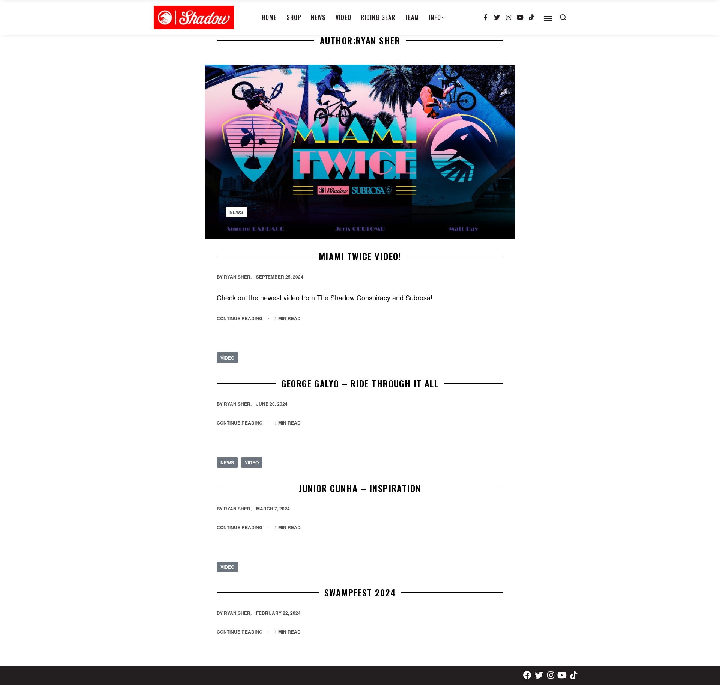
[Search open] (563, 17)
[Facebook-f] (485, 18)
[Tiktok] (531, 18)
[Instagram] (508, 18)
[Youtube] (520, 18)
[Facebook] (527, 675)
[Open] (548, 18)
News (236, 211)
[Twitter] (497, 18)
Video (227, 357)
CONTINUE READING (239, 318)
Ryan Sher (237, 276)
